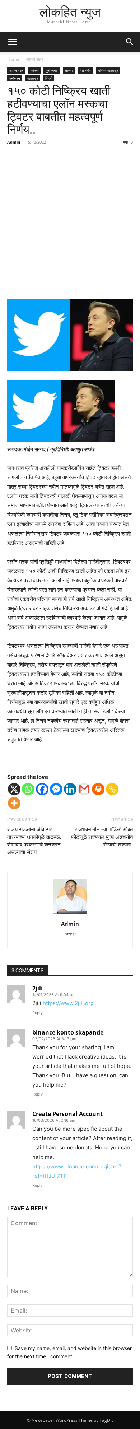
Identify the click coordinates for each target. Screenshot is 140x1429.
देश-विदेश (85, 70)
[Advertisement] (70, 223)
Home (13, 59)
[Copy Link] (112, 789)
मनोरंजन (14, 78)
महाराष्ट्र (32, 78)
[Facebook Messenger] (56, 789)
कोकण (34, 70)
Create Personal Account (67, 1114)
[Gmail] (84, 789)
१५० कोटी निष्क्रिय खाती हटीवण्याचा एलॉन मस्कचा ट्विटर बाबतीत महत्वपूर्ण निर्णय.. (58, 110)
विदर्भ (48, 78)
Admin (13, 142)
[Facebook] (42, 789)
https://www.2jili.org (68, 1003)
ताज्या (69, 70)
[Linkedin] (70, 789)
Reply (37, 1012)
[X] (14, 789)
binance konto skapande (67, 1032)
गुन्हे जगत (52, 70)
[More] (14, 803)
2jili (37, 988)
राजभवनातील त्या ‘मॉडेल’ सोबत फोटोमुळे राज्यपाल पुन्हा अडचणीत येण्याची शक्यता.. (102, 837)
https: (70, 934)
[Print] (98, 789)
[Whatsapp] (28, 789)
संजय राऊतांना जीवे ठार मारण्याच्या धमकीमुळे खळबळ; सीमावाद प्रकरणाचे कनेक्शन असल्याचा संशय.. (34, 840)
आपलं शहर (34, 59)
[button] (12, 42)
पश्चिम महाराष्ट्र (108, 70)
